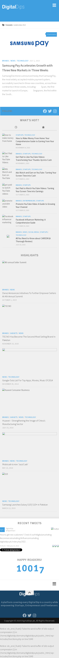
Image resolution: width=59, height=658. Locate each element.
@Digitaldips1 (10, 530)
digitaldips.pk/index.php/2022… (13, 541)
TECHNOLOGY (22, 60)
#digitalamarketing (43, 534)
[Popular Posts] (43, 127)
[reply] (53, 546)
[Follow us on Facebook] (45, 111)
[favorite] (58, 546)
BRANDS (5, 60)
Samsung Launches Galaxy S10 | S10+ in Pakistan (25, 504)
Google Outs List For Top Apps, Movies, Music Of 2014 (27, 380)
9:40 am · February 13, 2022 (9, 546)
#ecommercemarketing (10, 538)
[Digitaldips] (2, 531)
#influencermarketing (29, 538)
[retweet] (56, 546)
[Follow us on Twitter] (50, 111)
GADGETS (13, 333)
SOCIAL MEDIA (33, 232)
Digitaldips (9, 528)
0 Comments (51, 34)
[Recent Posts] (16, 127)
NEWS (13, 60)
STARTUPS (19, 135)
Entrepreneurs (29, 201)
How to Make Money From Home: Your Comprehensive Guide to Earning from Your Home (35, 141)
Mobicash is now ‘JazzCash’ (15, 464)
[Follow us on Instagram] (55, 111)
